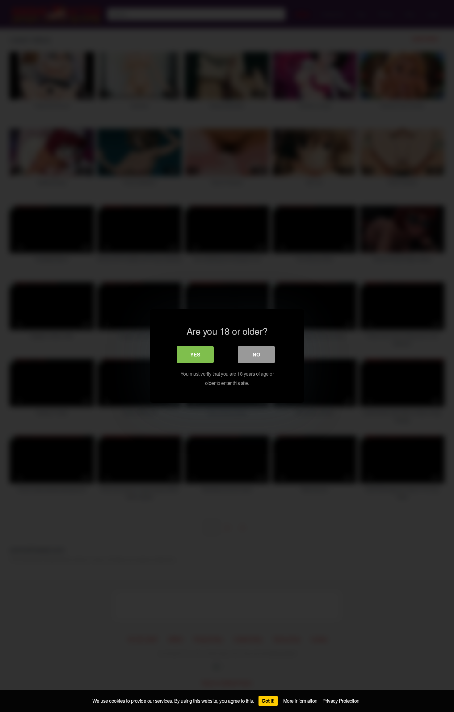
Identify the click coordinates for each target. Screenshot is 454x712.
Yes (195, 354)
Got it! (268, 700)
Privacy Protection (340, 700)
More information (300, 700)
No (256, 354)
